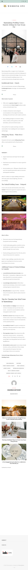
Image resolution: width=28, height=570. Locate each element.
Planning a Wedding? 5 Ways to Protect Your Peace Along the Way (14, 440)
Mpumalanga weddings (18, 368)
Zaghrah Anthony (14, 390)
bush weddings (10, 363)
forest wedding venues (8, 365)
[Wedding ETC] (14, 6)
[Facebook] (8, 66)
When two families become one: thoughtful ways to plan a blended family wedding (14, 418)
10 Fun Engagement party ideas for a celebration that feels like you (14, 462)
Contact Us (4, 545)
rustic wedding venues (13, 370)
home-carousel (21, 365)
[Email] (20, 66)
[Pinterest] (16, 66)
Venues (14, 20)
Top (14, 567)
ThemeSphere (21, 565)
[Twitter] (12, 66)
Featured (19, 363)
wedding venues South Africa (13, 373)
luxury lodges (6, 368)
